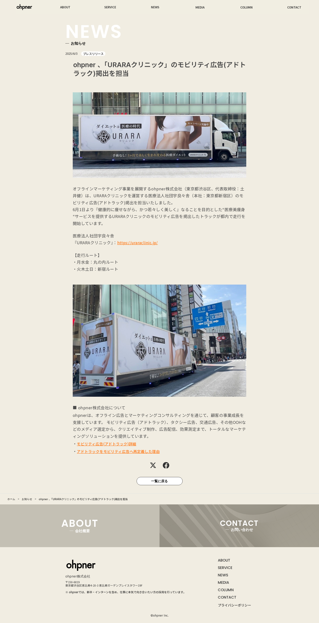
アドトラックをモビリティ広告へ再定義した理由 (118, 451)
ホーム (11, 499)
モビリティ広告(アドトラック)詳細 (106, 443)
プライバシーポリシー (234, 605)
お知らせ (27, 499)
